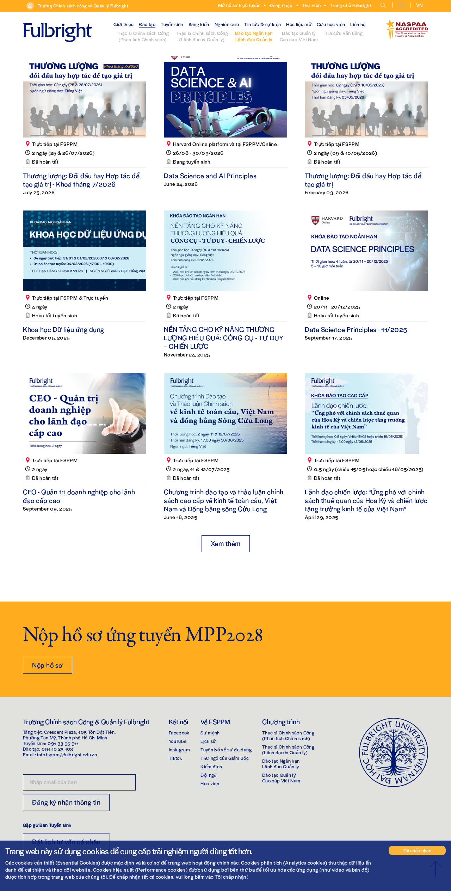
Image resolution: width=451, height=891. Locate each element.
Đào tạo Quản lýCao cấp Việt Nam (299, 36)
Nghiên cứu (227, 24)
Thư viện (311, 5)
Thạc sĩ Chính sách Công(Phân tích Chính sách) (143, 36)
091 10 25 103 (57, 748)
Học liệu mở (298, 24)
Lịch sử (208, 741)
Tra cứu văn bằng (344, 33)
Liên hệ (357, 24)
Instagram (179, 749)
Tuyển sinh (172, 24)
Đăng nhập (281, 5)
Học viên (209, 783)
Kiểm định (211, 766)
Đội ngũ (208, 774)
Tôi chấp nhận (417, 850)
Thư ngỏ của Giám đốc (224, 758)
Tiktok (175, 758)
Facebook (179, 732)
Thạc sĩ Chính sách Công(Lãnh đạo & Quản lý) (202, 36)
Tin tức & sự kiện (262, 24)
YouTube (177, 741)
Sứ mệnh (210, 732)
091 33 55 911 (63, 743)
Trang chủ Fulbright (350, 5)
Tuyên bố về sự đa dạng (226, 749)
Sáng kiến (199, 24)
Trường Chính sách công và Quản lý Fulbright (83, 5)
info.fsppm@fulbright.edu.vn (67, 754)
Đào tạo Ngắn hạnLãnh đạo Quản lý (254, 36)
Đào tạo (147, 24)
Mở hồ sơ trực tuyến (239, 5)
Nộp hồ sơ (47, 665)
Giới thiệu (123, 24)
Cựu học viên (331, 24)
